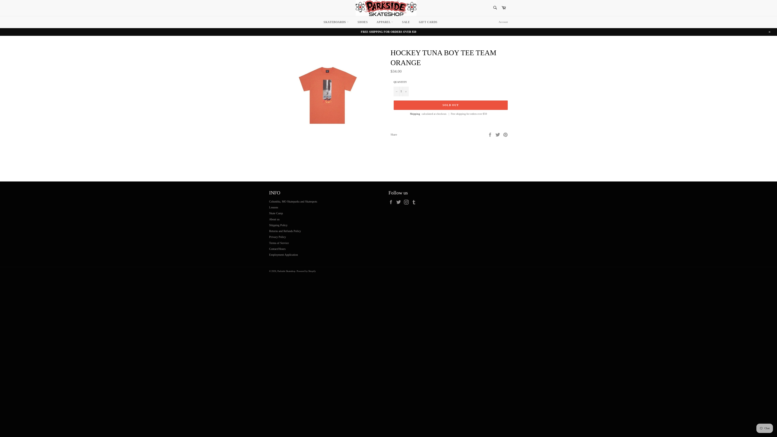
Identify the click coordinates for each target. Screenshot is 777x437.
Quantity (400, 82)
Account (503, 21)
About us (274, 219)
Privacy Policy (277, 237)
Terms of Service (279, 243)
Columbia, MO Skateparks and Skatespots (293, 201)
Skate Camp (276, 213)
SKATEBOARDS (335, 22)
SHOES (363, 22)
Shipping (415, 113)
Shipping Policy (278, 225)
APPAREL (384, 22)
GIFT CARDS (428, 22)
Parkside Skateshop (286, 271)
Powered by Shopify (306, 271)
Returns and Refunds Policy (285, 231)
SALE (406, 22)
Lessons (273, 207)
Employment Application (283, 254)
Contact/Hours (277, 248)
